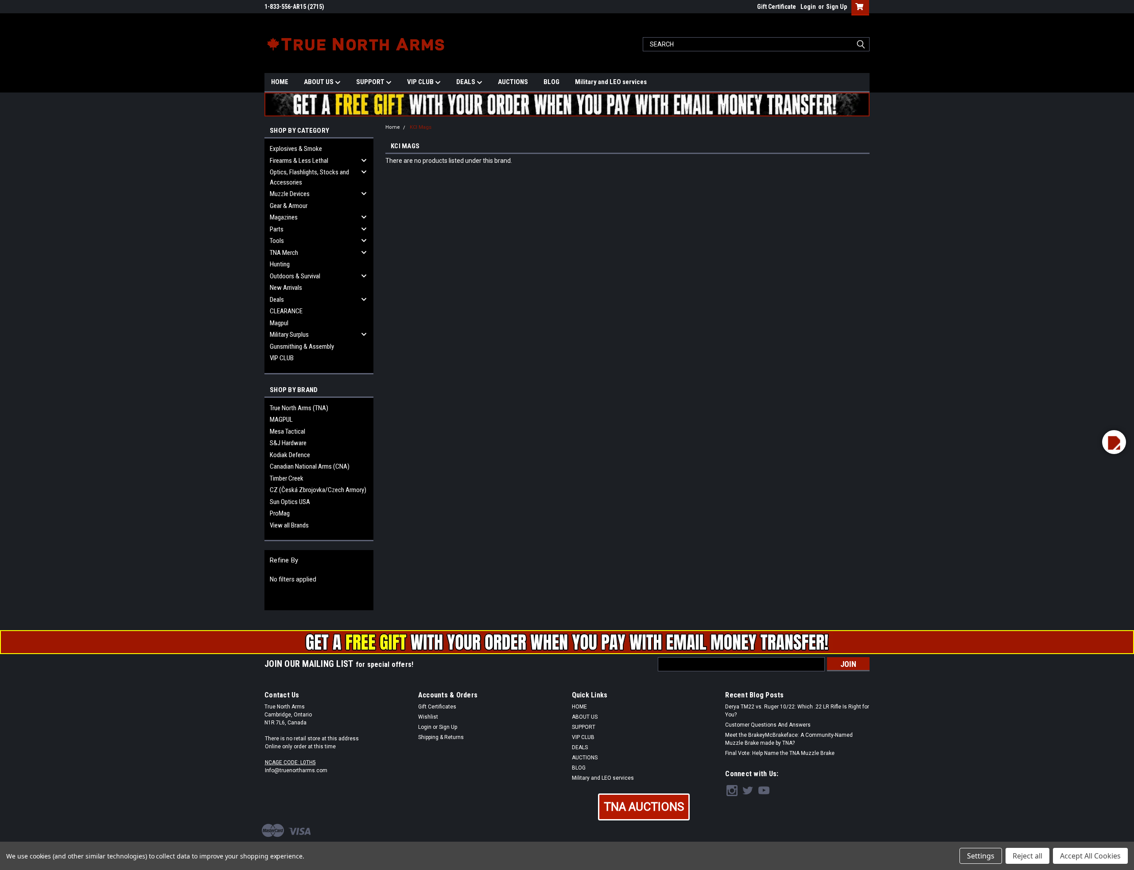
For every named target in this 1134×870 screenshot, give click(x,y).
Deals (277, 300)
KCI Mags (420, 127)
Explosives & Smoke (296, 149)
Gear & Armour (288, 206)
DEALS (466, 82)
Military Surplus (289, 335)
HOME (279, 82)
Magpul (279, 323)
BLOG (551, 82)
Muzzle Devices (290, 194)
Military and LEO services (611, 82)
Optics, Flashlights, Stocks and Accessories (309, 177)
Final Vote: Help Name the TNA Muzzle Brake (780, 753)
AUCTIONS (513, 82)
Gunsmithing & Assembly (302, 346)
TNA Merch (284, 253)
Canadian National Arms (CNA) (310, 466)
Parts (277, 229)
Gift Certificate (776, 6)
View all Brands (289, 525)
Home (392, 127)
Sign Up (836, 6)
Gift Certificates (437, 707)
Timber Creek (286, 478)
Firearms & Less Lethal (299, 161)
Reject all (1027, 856)
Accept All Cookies (1090, 856)
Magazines (284, 217)
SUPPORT (371, 82)
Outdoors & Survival (295, 276)
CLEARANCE (286, 311)
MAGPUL (281, 419)
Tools (277, 241)
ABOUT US (319, 82)
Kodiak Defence (290, 455)
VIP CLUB (421, 82)
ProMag (280, 513)
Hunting (280, 264)
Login (808, 6)
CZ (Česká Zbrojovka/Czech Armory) (318, 490)
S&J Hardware (288, 443)
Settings (980, 856)
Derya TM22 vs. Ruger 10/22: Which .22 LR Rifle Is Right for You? (797, 711)
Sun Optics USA (290, 502)
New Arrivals (286, 288)
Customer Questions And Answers (768, 725)
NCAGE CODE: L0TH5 (290, 762)
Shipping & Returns (441, 737)
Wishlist (428, 717)
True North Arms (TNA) (299, 408)
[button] (644, 806)
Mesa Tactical (287, 431)
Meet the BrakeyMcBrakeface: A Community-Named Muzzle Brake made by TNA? (789, 739)
